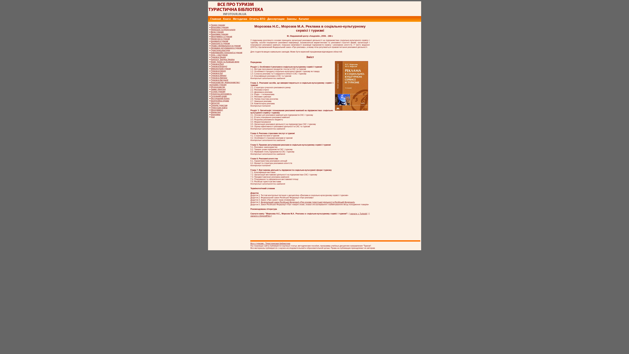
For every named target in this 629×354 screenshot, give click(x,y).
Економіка (215, 114)
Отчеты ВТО (257, 19)
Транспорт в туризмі (220, 43)
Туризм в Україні (218, 57)
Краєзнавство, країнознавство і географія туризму (224, 83)
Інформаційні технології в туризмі (226, 52)
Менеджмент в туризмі (221, 36)
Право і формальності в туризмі (226, 46)
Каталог (304, 19)
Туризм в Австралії (219, 80)
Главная (215, 19)
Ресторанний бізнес (220, 98)
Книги (227, 19)
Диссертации (276, 19)
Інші (213, 117)
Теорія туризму (218, 25)
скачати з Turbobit (358, 214)
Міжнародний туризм (221, 69)
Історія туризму (218, 91)
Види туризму (217, 32)
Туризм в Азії (217, 73)
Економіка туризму (219, 34)
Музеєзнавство (218, 87)
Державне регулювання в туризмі (226, 48)
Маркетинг (216, 112)
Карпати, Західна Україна (223, 59)
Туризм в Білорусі (219, 66)
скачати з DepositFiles (260, 216)
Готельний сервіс (219, 96)
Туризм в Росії (217, 64)
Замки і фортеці (218, 89)
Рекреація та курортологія (223, 30)
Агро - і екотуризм (219, 55)
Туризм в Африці (218, 75)
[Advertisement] (361, 8)
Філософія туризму (220, 27)
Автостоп (215, 103)
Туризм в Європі (218, 71)
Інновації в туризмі (219, 41)
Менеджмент (217, 110)
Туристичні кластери (220, 50)
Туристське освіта (219, 108)
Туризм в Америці (219, 78)
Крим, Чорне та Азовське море (225, 62)
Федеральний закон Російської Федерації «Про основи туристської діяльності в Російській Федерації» (308, 202)
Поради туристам (219, 105)
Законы (292, 19)
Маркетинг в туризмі (220, 39)
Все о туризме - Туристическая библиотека (270, 243)
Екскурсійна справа (220, 101)
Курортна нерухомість (221, 94)
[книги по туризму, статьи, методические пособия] (236, 15)
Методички (240, 19)
